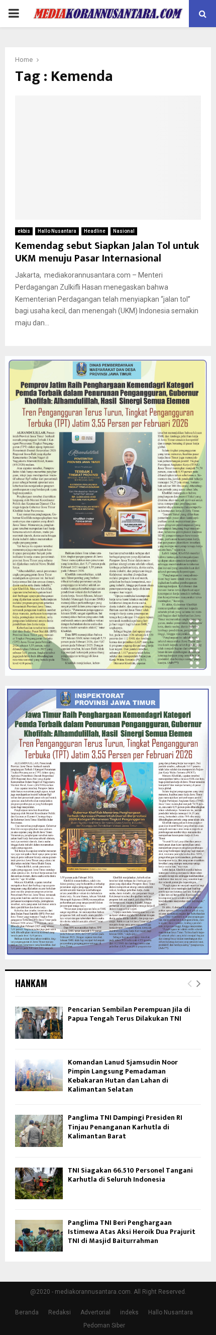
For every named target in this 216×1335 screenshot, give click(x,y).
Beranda (27, 1312)
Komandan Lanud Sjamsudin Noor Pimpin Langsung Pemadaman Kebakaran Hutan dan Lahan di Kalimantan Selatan (123, 1076)
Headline (94, 231)
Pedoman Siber (104, 1325)
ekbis (24, 231)
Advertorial (95, 1312)
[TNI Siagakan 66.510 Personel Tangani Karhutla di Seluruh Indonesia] (39, 1183)
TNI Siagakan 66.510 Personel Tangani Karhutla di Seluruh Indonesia (130, 1175)
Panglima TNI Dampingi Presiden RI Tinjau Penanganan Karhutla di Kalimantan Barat (125, 1126)
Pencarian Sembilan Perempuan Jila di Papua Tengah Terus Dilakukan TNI (129, 1014)
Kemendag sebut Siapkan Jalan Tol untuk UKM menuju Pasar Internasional (107, 252)
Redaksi (59, 1312)
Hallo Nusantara (57, 231)
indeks (129, 1312)
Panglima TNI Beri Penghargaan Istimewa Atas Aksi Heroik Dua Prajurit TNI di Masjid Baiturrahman (131, 1232)
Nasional (124, 231)
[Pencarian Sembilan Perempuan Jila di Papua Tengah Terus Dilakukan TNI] (39, 1022)
